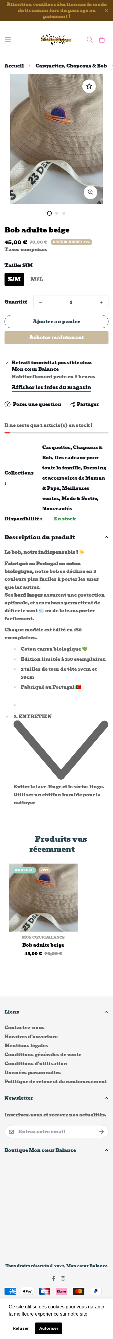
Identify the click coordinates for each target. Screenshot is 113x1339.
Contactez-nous (25, 1027)
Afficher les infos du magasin (51, 387)
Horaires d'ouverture (31, 1036)
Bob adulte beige (43, 945)
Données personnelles (33, 1072)
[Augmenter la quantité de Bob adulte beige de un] (101, 302)
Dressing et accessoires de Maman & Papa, (74, 478)
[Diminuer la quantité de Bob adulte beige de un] (41, 302)
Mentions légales (26, 1045)
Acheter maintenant (56, 337)
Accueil (14, 66)
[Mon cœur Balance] (56, 39)
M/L (36, 279)
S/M (14, 279)
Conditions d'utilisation (36, 1063)
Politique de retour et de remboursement (56, 1081)
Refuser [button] (21, 1328)
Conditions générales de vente (43, 1054)
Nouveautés (57, 508)
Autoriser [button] (48, 1328)
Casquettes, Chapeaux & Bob (71, 66)
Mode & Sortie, (80, 498)
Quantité (16, 302)
